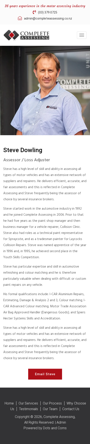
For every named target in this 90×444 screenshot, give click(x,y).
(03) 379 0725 (47, 12)
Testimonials (28, 409)
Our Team (50, 409)
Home (9, 403)
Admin (61, 422)
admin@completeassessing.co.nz (48, 18)
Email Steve (45, 374)
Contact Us (70, 409)
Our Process (52, 403)
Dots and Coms (55, 428)
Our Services (28, 403)
